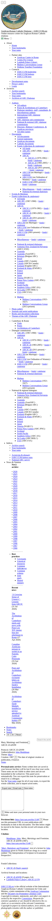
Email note (17, 788)
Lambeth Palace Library (27, 62)
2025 (15, 474)
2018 (15, 491)
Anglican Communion (39, 891)
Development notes (20, 81)
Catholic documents (25, 144)
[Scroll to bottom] (5, 2)
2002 (15, 529)
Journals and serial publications (25, 311)
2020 (15, 486)
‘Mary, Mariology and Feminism (14, 848)
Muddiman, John (13, 838)
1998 (15, 538)
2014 (15, 500)
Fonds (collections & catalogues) (31, 146)
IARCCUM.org (7, 886)
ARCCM (26, 172)
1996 (15, 543)
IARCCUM (27, 182)
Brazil (19, 258)
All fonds (26, 148)
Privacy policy (18, 84)
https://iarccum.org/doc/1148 (27, 819)
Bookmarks (11, 727)
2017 (15, 493)
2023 (15, 479)
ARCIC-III (32, 167)
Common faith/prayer (22, 567)
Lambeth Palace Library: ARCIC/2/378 (23, 879)
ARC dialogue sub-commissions (30, 120)
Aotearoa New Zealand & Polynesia (32, 247)
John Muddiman (22, 752)
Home (14, 45)
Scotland (20, 282)
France (20, 270)
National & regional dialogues (35, 191)
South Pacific (22, 285)
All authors (21, 105)
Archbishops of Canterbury (28, 328)
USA (19, 292)
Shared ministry (20, 581)
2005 (15, 522)
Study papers (21, 868)
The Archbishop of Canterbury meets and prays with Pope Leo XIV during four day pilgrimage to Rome (17, 625)
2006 (15, 519)
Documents (16, 134)
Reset (18, 735)
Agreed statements (25, 139)
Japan (19, 275)
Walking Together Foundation (29, 67)
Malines (20, 297)
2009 (15, 512)
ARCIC (25, 155)
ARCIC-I (32, 158)
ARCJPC (26, 151)
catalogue (26, 153)
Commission (27, 898)
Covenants (21, 559)
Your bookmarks (19, 48)
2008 (15, 515)
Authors (15, 103)
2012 (15, 505)
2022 (15, 481)
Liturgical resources (21, 562)
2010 (15, 510)
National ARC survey (21, 460)
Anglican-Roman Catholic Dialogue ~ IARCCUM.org (24, 31)
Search (9, 732)
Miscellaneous (28, 189)
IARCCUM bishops (25, 74)
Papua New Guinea (25, 280)
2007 (15, 517)
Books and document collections (25, 314)
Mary (10, 754)
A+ (13, 735)
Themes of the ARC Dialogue (24, 316)
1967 (15, 546)
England (20, 266)
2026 (15, 471)
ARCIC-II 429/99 (13, 877)
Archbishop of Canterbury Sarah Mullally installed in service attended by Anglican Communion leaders (17, 708)
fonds (46, 151)
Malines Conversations (32, 299)
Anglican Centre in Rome (28, 57)
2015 (15, 498)
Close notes (28, 788)
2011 (15, 507)
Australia (21, 251)
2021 (15, 483)
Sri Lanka (21, 290)
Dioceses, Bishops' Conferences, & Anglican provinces (32, 128)
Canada (20, 261)
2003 (15, 527)
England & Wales (24, 268)
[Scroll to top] (2, 2)
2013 (15, 503)
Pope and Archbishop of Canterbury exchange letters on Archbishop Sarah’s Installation (17, 677)
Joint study (19, 576)
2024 (15, 476)
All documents (23, 136)
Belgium (20, 256)
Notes (8, 730)
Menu (6, 38)
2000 (15, 534)
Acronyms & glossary (21, 455)
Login (14, 86)
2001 (15, 531)
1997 (15, 541)
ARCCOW (27, 177)
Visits (19, 323)
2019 (15, 488)
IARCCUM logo (24, 76)
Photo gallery (17, 309)
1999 (15, 536)
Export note (6, 788)
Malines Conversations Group (29, 64)
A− (8, 735)
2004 (15, 524)
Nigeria (20, 278)
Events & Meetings (20, 194)
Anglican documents (25, 141)
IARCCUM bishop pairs (22, 457)
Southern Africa (23, 287)
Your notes (16, 50)
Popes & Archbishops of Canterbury (32, 108)
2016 (15, 495)
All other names (23, 132)
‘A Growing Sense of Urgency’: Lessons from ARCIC (17, 599)
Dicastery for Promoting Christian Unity (24, 894)
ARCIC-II (32, 163)
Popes (19, 326)
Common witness (21, 572)
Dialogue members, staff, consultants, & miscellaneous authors (34, 111)
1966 (15, 548)
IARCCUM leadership (26, 72)
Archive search (18, 91)
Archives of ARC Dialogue (23, 98)
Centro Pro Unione (25, 60)
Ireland (20, 273)
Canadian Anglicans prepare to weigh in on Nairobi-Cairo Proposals (17, 651)
